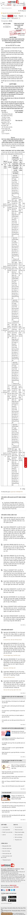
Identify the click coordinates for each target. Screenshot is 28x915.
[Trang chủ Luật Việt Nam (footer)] (13, 865)
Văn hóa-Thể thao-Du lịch (16, 639)
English (21, 3)
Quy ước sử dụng (6, 851)
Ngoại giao (6, 667)
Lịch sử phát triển (6, 829)
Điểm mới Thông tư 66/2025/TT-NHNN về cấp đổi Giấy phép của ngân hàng (18, 766)
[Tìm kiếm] (24, 8)
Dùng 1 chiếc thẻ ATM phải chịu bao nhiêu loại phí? (13, 786)
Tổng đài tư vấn (18, 839)
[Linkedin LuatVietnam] (14, 890)
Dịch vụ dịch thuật (18, 834)
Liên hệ (4, 834)
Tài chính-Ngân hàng (8, 655)
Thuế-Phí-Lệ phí (16, 655)
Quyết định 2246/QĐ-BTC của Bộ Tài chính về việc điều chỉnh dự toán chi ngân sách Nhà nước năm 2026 (14, 590)
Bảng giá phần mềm (6, 846)
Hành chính (18, 689)
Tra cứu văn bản (18, 827)
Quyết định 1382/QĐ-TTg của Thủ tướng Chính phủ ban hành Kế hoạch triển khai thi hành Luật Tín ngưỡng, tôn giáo (14, 673)
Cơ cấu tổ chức (7, 639)
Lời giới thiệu (5, 827)
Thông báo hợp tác (6, 859)
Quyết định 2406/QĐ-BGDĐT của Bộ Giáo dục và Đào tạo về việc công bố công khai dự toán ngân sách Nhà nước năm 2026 (14, 583)
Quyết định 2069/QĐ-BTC (16, 491)
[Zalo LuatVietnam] (4, 890)
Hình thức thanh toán (6, 848)
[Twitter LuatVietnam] (12, 890)
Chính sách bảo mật (6, 853)
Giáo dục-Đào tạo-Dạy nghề (10, 689)
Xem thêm (23, 624)
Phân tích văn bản (19, 829)
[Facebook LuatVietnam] (2, 890)
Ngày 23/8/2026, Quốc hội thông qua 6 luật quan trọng (14, 802)
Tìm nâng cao (22, 10)
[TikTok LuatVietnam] (9, 890)
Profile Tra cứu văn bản (7, 832)
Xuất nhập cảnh (12, 667)
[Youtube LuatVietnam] (7, 890)
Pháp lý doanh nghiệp (19, 832)
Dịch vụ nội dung (18, 837)
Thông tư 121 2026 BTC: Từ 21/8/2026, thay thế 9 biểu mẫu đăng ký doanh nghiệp (18, 797)
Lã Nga (23, 488)
